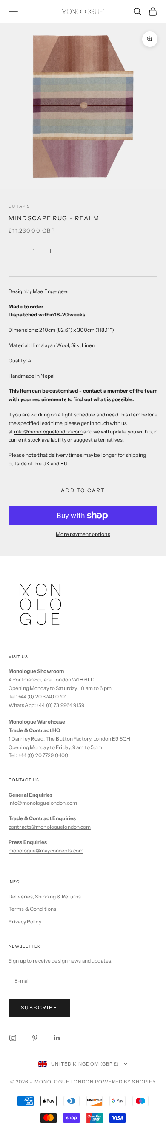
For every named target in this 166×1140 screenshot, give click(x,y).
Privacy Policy (25, 921)
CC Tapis (19, 206)
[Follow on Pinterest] (35, 1038)
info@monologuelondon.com (43, 803)
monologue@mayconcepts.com (46, 850)
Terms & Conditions (32, 909)
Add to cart (83, 490)
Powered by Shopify (125, 1082)
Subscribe (39, 1007)
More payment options (83, 534)
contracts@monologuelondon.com (50, 827)
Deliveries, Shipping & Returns (45, 896)
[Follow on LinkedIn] (57, 1038)
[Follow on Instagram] (13, 1038)
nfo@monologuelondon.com (49, 431)
